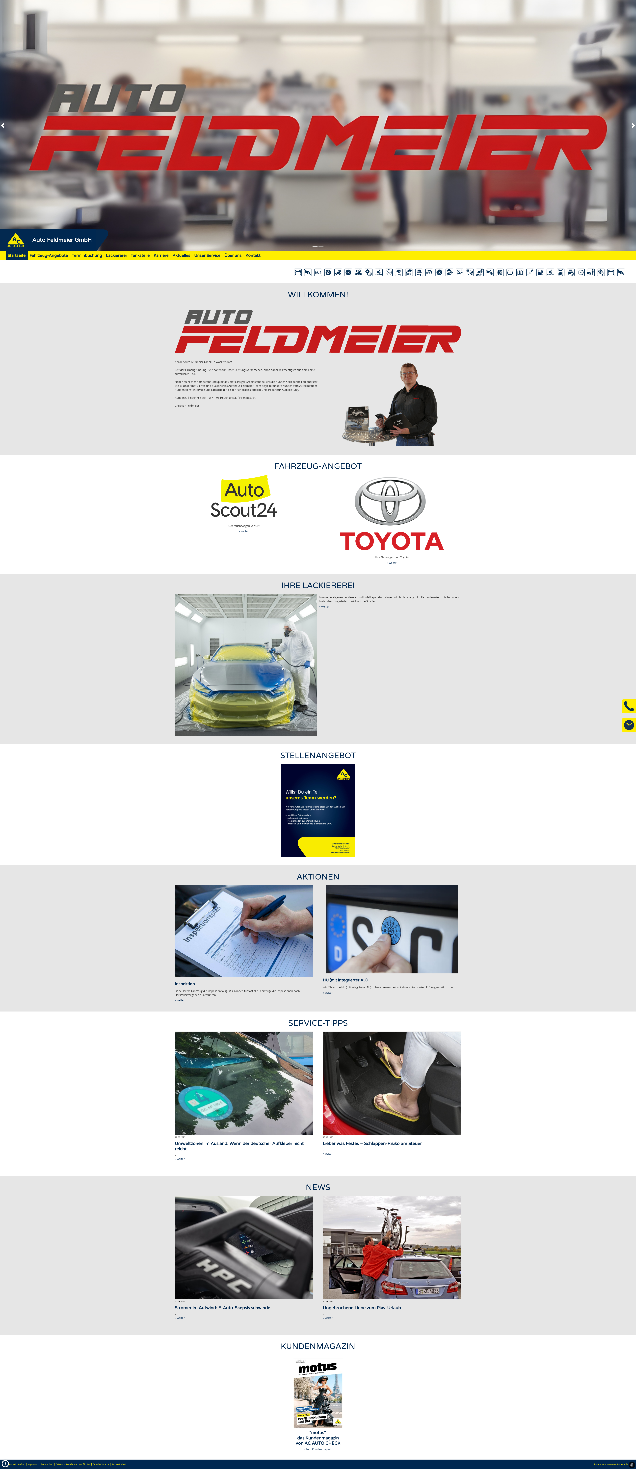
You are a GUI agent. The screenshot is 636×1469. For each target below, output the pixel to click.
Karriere (161, 255)
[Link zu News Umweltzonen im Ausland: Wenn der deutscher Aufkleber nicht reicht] (244, 1083)
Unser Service (207, 255)
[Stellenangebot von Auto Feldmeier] (318, 810)
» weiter (244, 531)
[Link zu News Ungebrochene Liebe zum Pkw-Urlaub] (392, 1247)
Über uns (233, 255)
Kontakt (253, 255)
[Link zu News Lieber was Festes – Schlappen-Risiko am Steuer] (392, 1083)
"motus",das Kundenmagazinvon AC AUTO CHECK (318, 1438)
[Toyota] (392, 513)
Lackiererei (116, 255)
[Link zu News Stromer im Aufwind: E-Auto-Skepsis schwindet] (244, 1247)
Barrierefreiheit (118, 1464)
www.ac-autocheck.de (617, 1464)
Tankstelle (140, 255)
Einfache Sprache (101, 1464)
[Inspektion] (244, 931)
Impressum (33, 1464)
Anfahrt (22, 1464)
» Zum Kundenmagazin (318, 1449)
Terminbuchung (87, 255)
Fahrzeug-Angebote (49, 255)
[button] (8, 125)
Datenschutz (47, 1464)
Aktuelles (181, 255)
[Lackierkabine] (246, 665)
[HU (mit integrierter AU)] (392, 929)
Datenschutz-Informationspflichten (73, 1464)
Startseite (17, 255)
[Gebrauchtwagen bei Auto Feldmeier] (244, 496)
